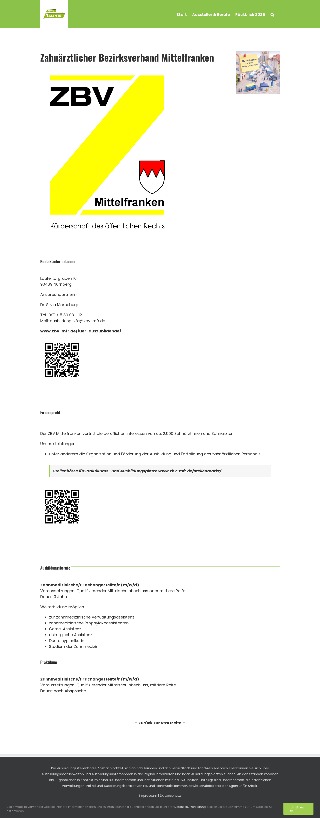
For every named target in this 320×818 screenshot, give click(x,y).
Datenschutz (170, 795)
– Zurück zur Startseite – (160, 723)
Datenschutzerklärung (190, 807)
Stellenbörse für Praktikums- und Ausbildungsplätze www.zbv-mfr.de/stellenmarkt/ (137, 471)
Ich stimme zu (297, 808)
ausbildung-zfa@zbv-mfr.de (77, 321)
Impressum (148, 795)
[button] (272, 14)
